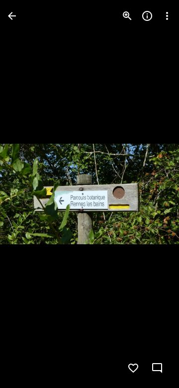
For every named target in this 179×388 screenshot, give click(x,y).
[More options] (167, 16)
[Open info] (147, 16)
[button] (28, 194)
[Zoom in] (127, 16)
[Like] (133, 368)
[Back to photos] (12, 16)
